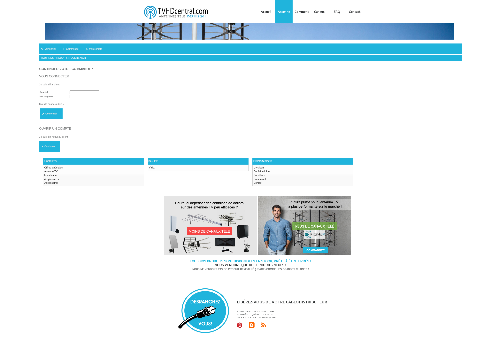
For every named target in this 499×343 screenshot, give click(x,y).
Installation (50, 175)
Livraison (259, 167)
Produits (50, 161)
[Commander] (304, 254)
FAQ (337, 11)
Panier (153, 161)
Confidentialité (262, 171)
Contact (355, 11)
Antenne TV (51, 171)
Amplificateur (51, 179)
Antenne (284, 11)
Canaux (319, 11)
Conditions (259, 175)
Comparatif (260, 179)
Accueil (266, 11)
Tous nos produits (54, 57)
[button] (50, 49)
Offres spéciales (53, 167)
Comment (302, 11)
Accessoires (51, 182)
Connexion (78, 57)
